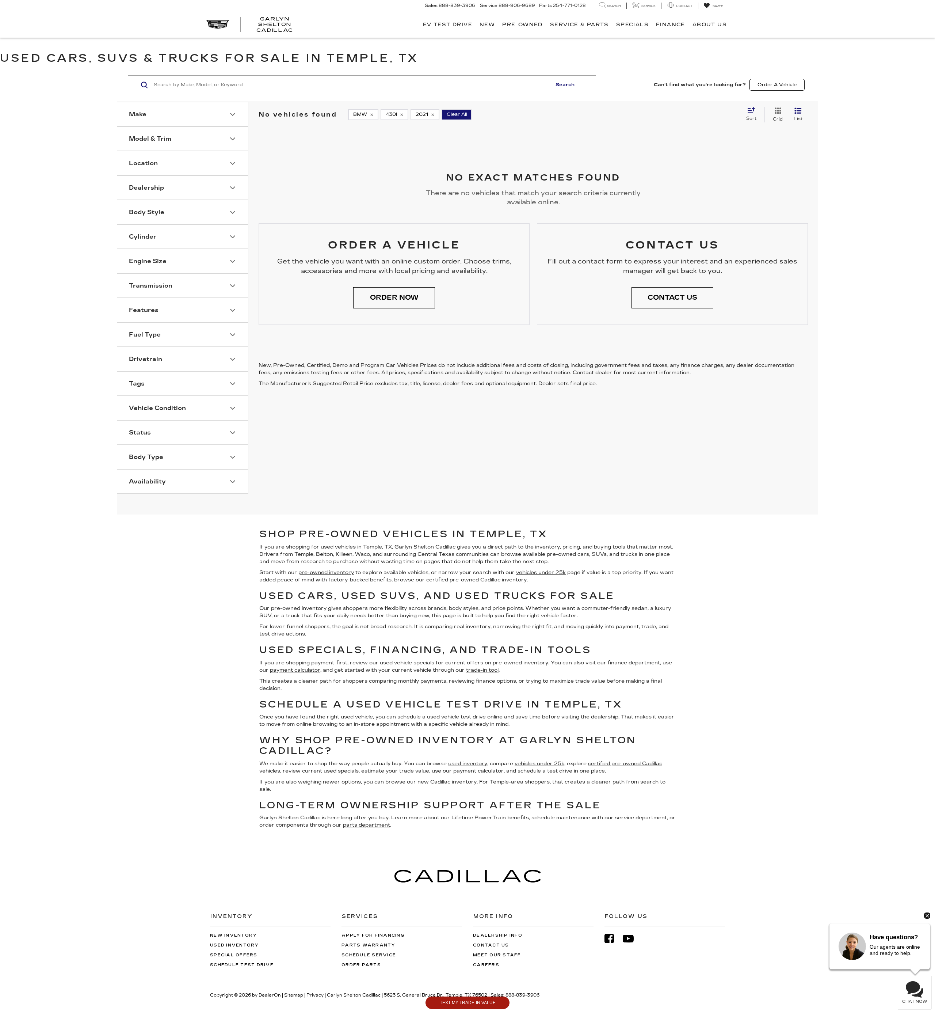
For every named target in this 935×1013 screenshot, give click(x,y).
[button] (394, 297)
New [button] (487, 25)
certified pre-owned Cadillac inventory (476, 580)
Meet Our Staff (497, 955)
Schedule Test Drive (242, 965)
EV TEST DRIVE (447, 25)
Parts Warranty (368, 945)
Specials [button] (632, 25)
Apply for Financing (373, 935)
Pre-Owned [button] (522, 25)
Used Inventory (234, 945)
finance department (634, 663)
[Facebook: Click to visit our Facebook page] (612, 939)
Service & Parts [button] (579, 25)
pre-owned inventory (326, 572)
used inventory (467, 763)
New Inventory (233, 935)
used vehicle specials (407, 663)
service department (641, 818)
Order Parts (361, 965)
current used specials (330, 771)
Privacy (315, 995)
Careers (486, 965)
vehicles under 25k (541, 572)
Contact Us (491, 945)
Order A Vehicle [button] (777, 85)
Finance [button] (670, 25)
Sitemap (293, 995)
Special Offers (233, 955)
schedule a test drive (545, 771)
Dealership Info (497, 935)
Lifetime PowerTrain (478, 818)
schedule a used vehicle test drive (441, 717)
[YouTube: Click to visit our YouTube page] (632, 939)
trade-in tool (482, 670)
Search (565, 85)
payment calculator (295, 670)
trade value (414, 771)
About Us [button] (709, 25)
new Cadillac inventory (447, 782)
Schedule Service (368, 955)
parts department (366, 825)
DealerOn (270, 995)
